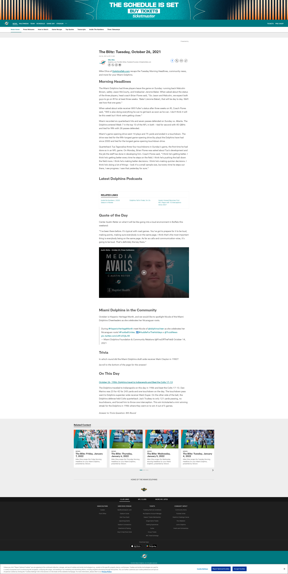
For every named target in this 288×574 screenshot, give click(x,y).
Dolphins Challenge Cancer (181, 517)
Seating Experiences (152, 524)
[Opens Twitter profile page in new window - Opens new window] (112, 65)
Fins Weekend (181, 521)
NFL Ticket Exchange (152, 535)
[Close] (284, 568)
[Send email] (181, 62)
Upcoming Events (124, 521)
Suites (152, 528)
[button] (144, 272)
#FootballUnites (127, 332)
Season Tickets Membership (152, 517)
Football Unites (180, 513)
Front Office (102, 513)
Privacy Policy (107, 572)
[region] (144, 569)
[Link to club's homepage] (6, 23)
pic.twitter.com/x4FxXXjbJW (115, 335)
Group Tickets (152, 532)
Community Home (181, 510)
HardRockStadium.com (124, 510)
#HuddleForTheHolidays (150, 332)
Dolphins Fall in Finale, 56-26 (140, 200)
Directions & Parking (124, 528)
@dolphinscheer (156, 328)
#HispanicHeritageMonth (120, 328)
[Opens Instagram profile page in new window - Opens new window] (116, 65)
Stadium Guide (124, 513)
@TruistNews (171, 332)
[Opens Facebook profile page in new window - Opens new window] (109, 65)
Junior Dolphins (181, 524)
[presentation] (213, 470)
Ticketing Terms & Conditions (152, 510)
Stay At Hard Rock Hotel (124, 532)
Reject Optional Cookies (221, 569)
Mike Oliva (111, 60)
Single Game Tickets (152, 521)
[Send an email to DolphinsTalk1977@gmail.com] (119, 65)
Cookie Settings (202, 569)
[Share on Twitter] (177, 62)
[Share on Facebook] (172, 62)
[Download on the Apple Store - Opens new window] (136, 546)
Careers (102, 510)
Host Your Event (124, 517)
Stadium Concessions (124, 524)
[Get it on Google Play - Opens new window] (151, 547)
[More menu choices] (66, 23)
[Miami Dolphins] (144, 556)
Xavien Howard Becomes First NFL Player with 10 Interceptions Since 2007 (169, 202)
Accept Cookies (239, 569)
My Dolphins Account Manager (152, 513)
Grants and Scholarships (180, 528)
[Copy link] (186, 61)
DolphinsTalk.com (121, 71)
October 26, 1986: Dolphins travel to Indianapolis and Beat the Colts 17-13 (136, 382)
